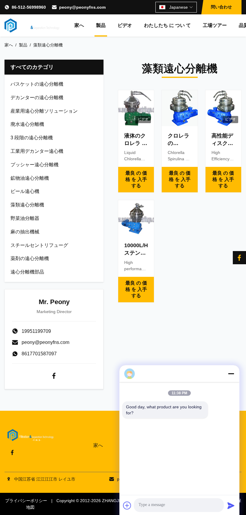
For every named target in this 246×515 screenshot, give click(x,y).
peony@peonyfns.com (82, 7)
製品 (101, 25)
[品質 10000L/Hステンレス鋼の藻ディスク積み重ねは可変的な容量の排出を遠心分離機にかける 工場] (136, 218)
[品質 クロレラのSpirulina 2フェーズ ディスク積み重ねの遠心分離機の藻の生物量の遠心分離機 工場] (179, 108)
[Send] (231, 505)
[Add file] (127, 505)
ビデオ (125, 25)
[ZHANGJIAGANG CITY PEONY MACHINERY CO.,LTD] (31, 25)
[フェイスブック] (239, 257)
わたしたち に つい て (167, 25)
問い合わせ (221, 6)
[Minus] (231, 373)
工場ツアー (215, 25)
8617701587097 (39, 353)
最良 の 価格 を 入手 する (136, 179)
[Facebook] (54, 376)
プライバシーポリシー (26, 500)
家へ (79, 25)
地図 (30, 507)
